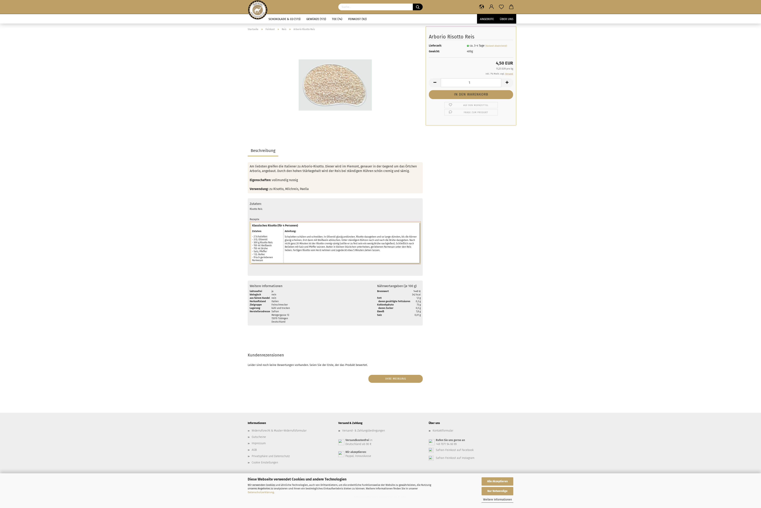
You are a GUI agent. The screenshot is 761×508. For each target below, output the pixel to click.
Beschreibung (263, 150)
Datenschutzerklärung (261, 492)
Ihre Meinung (395, 378)
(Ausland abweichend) (496, 46)
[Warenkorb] (511, 7)
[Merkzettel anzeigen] (501, 7)
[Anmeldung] (491, 7)
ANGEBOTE (487, 19)
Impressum (259, 443)
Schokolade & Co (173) (284, 19)
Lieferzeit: (435, 45)
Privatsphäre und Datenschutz (271, 456)
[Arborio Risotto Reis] (335, 83)
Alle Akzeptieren (497, 481)
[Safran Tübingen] (258, 7)
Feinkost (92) (357, 19)
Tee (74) (337, 19)
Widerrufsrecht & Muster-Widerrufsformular (279, 430)
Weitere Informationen (497, 499)
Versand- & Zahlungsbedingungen (363, 430)
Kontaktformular (443, 430)
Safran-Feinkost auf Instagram (455, 458)
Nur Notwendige (497, 491)
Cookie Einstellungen (265, 462)
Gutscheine (259, 437)
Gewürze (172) (316, 19)
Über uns (506, 19)
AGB (254, 450)
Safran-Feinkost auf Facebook (455, 450)
